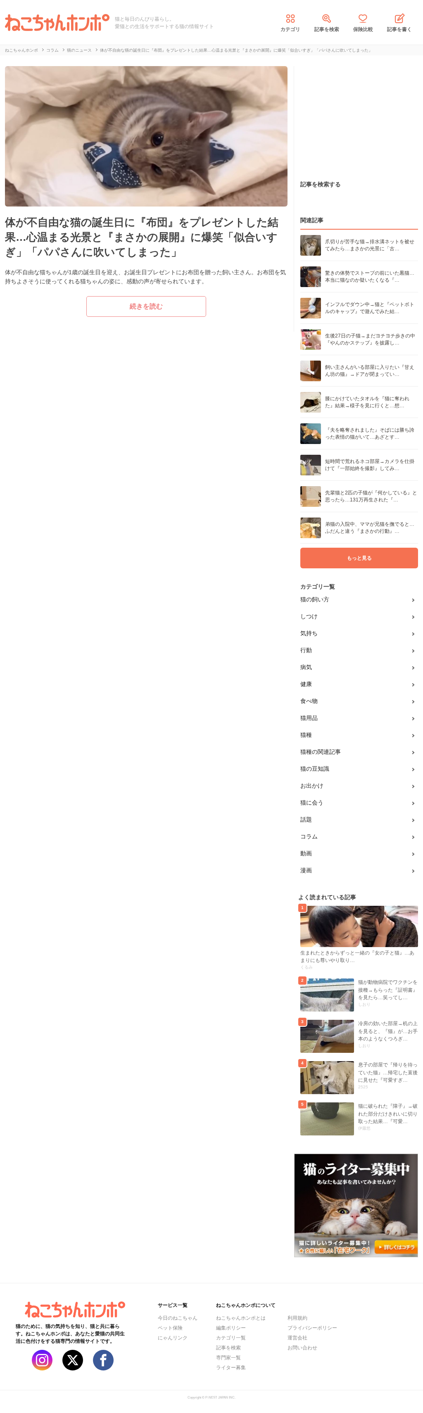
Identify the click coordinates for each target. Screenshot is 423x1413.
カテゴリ (290, 29)
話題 (306, 819)
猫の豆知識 (314, 768)
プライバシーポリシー (312, 1328)
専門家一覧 (228, 1358)
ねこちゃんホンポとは (241, 1318)
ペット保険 (170, 1328)
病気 (306, 667)
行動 (306, 650)
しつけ (309, 616)
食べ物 (309, 701)
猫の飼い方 (314, 599)
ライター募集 (231, 1367)
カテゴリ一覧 (231, 1338)
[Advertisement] (356, 117)
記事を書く (399, 29)
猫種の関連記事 (320, 751)
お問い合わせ (302, 1348)
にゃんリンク (173, 1338)
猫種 (306, 734)
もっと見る (359, 558)
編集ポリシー (231, 1328)
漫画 (306, 870)
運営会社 (297, 1338)
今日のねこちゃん (177, 1318)
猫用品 (309, 718)
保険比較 (363, 29)
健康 (306, 684)
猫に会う (311, 802)
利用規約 (297, 1318)
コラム (309, 836)
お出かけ (311, 785)
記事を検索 (326, 29)
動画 (306, 853)
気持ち (309, 633)
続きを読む (146, 306)
